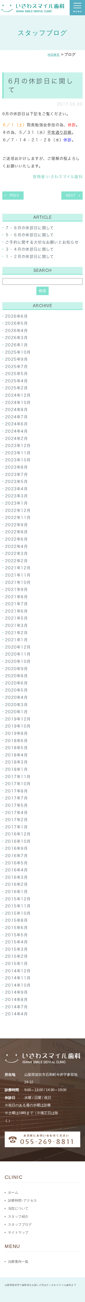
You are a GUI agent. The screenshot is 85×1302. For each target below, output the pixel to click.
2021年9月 (16, 589)
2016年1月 (16, 892)
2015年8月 (16, 920)
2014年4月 (16, 1014)
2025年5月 (16, 374)
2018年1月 (16, 769)
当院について (18, 1208)
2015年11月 (18, 906)
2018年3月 (16, 762)
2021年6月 (16, 611)
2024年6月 (16, 424)
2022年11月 (18, 517)
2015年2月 (16, 956)
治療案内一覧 (18, 1261)
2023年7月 (16, 474)
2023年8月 (16, 467)
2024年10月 (18, 402)
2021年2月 (16, 633)
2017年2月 (16, 820)
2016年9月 (16, 848)
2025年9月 (16, 359)
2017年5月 (16, 805)
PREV (14, 195)
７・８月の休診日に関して (29, 228)
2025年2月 (16, 388)
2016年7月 (16, 856)
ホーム (13, 1192)
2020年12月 (18, 647)
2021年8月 (16, 597)
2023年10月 (18, 460)
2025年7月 (16, 366)
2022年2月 (16, 561)
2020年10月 (18, 661)
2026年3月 (16, 338)
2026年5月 (16, 323)
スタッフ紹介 (18, 1216)
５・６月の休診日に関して (29, 235)
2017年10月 (18, 784)
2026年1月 (16, 345)
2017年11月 (18, 777)
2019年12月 (18, 719)
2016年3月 (16, 877)
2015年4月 (16, 942)
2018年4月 (16, 755)
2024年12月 (18, 395)
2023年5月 (16, 481)
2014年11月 (18, 978)
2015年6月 (16, 928)
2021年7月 (16, 604)
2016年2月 (16, 884)
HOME (54, 54)
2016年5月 (16, 863)
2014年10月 (18, 985)
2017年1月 (16, 827)
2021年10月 (18, 582)
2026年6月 (16, 316)
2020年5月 (16, 690)
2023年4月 (16, 489)
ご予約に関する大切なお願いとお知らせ (42, 242)
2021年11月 (18, 575)
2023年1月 (16, 503)
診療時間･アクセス (22, 1200)
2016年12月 (18, 834)
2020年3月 (16, 705)
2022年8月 (16, 532)
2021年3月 (16, 625)
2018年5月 (16, 748)
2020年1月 (16, 712)
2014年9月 (16, 992)
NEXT (71, 195)
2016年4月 (16, 870)
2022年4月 (16, 546)
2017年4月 (16, 813)
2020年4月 (16, 697)
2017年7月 (16, 798)
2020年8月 (16, 676)
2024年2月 (16, 438)
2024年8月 (16, 410)
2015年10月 (18, 913)
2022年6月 (16, 539)
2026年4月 (16, 330)
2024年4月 (16, 431)
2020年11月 (18, 654)
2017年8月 (16, 791)
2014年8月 (16, 999)
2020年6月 (16, 683)
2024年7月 (16, 417)
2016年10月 (18, 841)
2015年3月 (16, 949)
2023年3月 (16, 496)
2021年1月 (16, 640)
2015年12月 (18, 899)
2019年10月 (18, 726)
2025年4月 (16, 381)
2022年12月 (18, 510)
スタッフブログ (20, 1224)
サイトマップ (18, 1232)
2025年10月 (18, 352)
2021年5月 (16, 618)
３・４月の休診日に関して (29, 249)
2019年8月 (16, 733)
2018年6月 (16, 741)
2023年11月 (18, 453)
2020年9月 (16, 669)
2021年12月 (18, 568)
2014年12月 (18, 971)
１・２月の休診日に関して (29, 256)
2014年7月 (16, 1007)
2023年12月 (18, 445)
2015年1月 (16, 964)
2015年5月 (16, 935)
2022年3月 (16, 553)
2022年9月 (16, 525)
